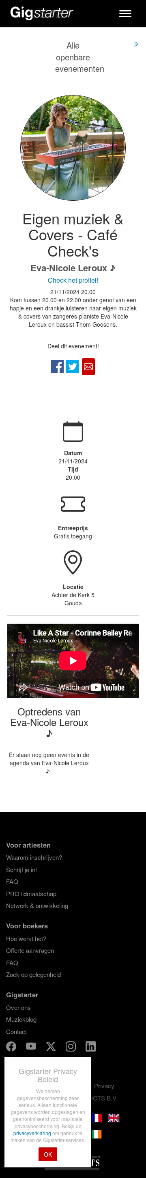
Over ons (18, 1007)
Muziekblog (21, 1019)
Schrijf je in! (21, 869)
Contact (16, 1031)
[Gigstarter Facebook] (12, 1047)
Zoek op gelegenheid (33, 974)
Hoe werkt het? (26, 938)
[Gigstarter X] (52, 1047)
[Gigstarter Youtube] (32, 1047)
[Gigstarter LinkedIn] (91, 1047)
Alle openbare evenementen (79, 56)
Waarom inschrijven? (34, 857)
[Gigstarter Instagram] (71, 1047)
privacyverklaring (32, 1132)
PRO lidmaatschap (31, 893)
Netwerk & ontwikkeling (37, 905)
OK (48, 1154)
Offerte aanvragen (30, 950)
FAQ (12, 881)
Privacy (104, 1085)
